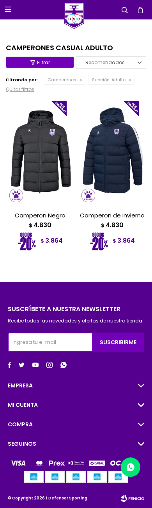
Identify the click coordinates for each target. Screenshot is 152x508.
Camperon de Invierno (112, 215)
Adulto (108, 80)
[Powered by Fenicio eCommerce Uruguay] (132, 498)
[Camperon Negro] (40, 151)
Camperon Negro (40, 215)
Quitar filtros (20, 89)
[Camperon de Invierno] (112, 151)
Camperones (62, 80)
